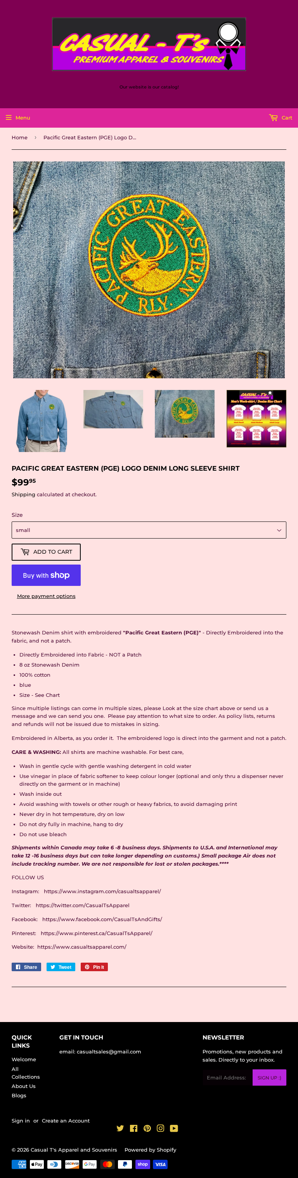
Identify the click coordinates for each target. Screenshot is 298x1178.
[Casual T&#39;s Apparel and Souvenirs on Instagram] (161, 1129)
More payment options (46, 596)
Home (20, 137)
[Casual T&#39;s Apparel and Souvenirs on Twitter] (120, 1129)
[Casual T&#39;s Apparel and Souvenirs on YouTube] (174, 1129)
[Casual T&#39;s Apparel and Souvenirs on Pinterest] (147, 1129)
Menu (23, 117)
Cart (286, 117)
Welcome (24, 1059)
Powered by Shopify (150, 1150)
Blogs (19, 1095)
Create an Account (66, 1120)
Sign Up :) (269, 1078)
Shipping (23, 494)
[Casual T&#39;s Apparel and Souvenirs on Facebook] (134, 1129)
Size (17, 514)
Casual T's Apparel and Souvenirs (74, 1150)
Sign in (21, 1120)
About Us (24, 1086)
